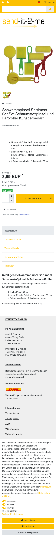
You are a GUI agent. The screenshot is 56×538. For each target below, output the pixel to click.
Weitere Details (11, 248)
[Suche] (50, 9)
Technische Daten (13, 239)
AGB (7, 423)
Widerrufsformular (13, 434)
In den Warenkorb (33, 198)
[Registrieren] (8, 2)
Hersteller (9, 265)
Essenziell (11, 501)
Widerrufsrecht (12, 428)
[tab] (28, 230)
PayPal (10, 507)
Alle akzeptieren (28, 520)
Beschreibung (10, 230)
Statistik (10, 504)
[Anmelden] (3, 2)
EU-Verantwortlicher (13, 256)
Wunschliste (10, 209)
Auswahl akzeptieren (28, 532)
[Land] (39, 2)
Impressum (45, 486)
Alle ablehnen (28, 526)
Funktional (12, 510)
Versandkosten (24, 214)
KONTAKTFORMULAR (16, 319)
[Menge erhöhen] (11, 196)
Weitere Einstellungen (12, 513)
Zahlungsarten (12, 418)
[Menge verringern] (11, 200)
